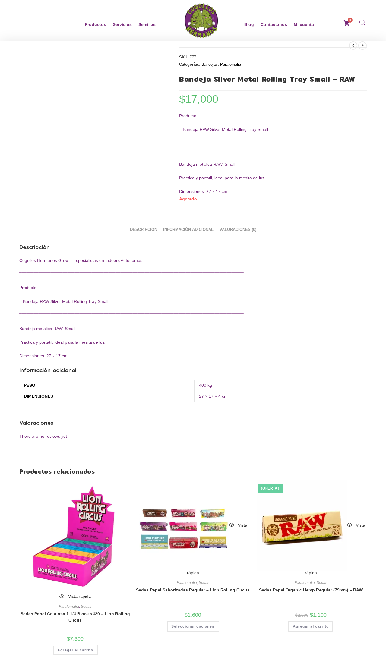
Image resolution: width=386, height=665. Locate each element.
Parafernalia (230, 64)
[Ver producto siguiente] (362, 45)
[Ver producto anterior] (353, 45)
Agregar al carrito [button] (75, 650)
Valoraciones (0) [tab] (238, 230)
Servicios (122, 24)
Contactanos (274, 24)
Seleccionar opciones (192, 626)
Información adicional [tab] (188, 230)
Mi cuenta (304, 24)
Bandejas (209, 64)
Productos (95, 24)
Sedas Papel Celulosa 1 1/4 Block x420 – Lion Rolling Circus (75, 616)
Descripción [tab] (143, 230)
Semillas (147, 24)
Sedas (86, 606)
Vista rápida (79, 596)
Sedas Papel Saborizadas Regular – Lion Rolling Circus (193, 590)
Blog (249, 24)
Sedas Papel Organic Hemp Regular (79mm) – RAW (311, 590)
